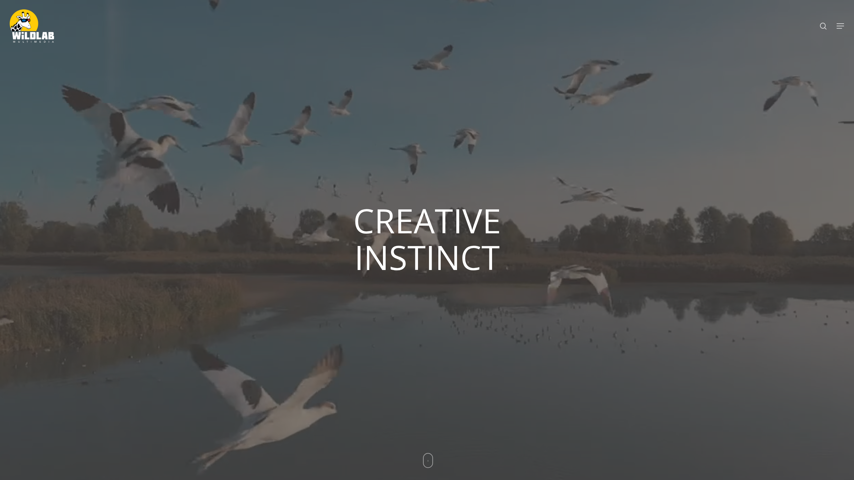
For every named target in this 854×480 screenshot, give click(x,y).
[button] (841, 26)
